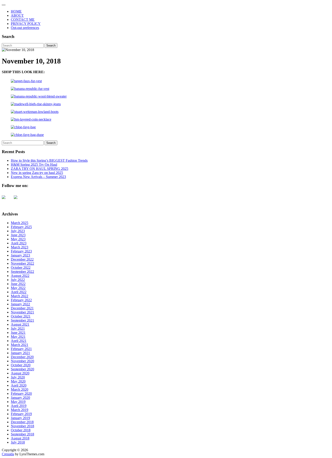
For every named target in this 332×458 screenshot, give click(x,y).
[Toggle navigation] (3, 5)
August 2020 (20, 373)
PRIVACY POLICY (26, 24)
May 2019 (18, 402)
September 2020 (22, 369)
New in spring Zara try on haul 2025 (37, 173)
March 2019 (19, 410)
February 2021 (21, 349)
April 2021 (18, 341)
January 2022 (20, 304)
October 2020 (20, 365)
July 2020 (18, 377)
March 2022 (19, 296)
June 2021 (18, 332)
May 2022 (18, 288)
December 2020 (22, 357)
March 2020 (19, 389)
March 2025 (19, 223)
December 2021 (22, 308)
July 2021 (18, 328)
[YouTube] (7, 200)
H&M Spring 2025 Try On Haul (34, 164)
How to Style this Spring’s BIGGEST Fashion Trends (49, 160)
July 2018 (18, 442)
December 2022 (22, 259)
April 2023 (18, 243)
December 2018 (22, 422)
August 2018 (20, 438)
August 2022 (20, 276)
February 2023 (21, 251)
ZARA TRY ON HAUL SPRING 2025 (39, 169)
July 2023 (18, 231)
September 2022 (22, 271)
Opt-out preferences (25, 28)
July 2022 (18, 280)
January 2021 (20, 353)
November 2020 (22, 361)
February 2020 (21, 393)
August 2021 (20, 324)
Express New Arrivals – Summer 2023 (38, 177)
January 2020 (20, 398)
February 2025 (21, 227)
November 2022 (22, 263)
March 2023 (19, 247)
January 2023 (20, 255)
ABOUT (17, 15)
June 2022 (18, 284)
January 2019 (20, 418)
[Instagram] (19, 200)
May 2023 (18, 239)
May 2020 (18, 381)
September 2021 (22, 320)
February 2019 (21, 414)
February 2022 (21, 300)
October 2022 (20, 267)
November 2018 (22, 426)
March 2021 (19, 345)
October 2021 (20, 316)
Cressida (8, 454)
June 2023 (18, 235)
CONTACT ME (23, 19)
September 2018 (22, 434)
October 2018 (20, 430)
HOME (16, 11)
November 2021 (22, 312)
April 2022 (18, 292)
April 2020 (18, 385)
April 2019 (18, 406)
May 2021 (18, 337)
